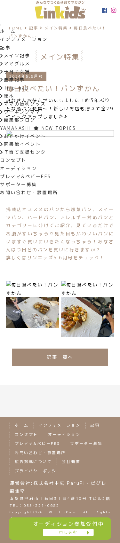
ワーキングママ (22, 112)
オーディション (18, 168)
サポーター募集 (18, 184)
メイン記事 (17, 55)
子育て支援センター (27, 152)
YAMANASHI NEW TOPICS (38, 128)
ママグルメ (17, 63)
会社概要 (71, 461)
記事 (5, 47)
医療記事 (14, 79)
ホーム (8, 31)
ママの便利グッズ (25, 104)
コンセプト (13, 160)
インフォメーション (24, 39)
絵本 (9, 96)
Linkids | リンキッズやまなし (60, 10)
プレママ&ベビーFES (25, 176)
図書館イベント (22, 144)
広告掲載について (33, 461)
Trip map (16, 88)
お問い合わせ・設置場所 (29, 192)
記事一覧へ (60, 357)
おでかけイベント (25, 136)
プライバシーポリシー (38, 471)
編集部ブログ (20, 120)
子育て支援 (17, 71)
